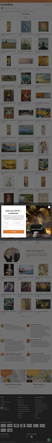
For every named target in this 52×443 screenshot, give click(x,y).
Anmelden (14, 232)
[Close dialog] (49, 207)
